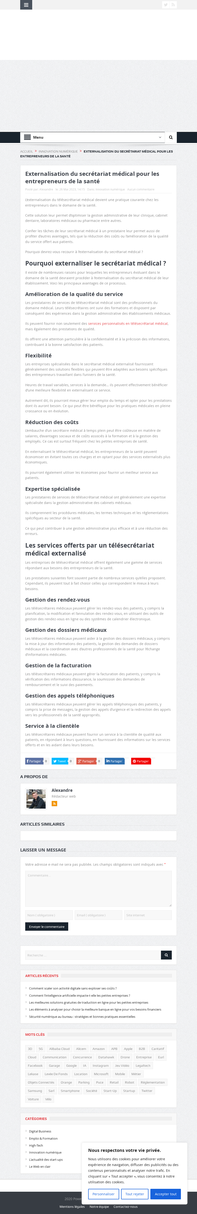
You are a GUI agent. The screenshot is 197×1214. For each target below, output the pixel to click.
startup (129, 1091)
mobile (120, 1074)
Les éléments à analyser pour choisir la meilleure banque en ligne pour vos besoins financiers (95, 1009)
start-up (110, 1091)
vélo (48, 1099)
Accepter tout (166, 1194)
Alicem (81, 1049)
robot (129, 1082)
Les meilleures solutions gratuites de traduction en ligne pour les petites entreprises (88, 1002)
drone (125, 1057)
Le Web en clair (39, 1166)
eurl (161, 1057)
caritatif (158, 1049)
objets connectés (41, 1082)
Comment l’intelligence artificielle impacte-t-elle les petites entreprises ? (79, 995)
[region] (134, 1173)
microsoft (101, 1074)
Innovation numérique (110, 189)
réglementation (153, 1082)
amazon (98, 1049)
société (91, 1091)
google (71, 1065)
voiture (33, 1099)
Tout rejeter (134, 1194)
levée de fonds (56, 1074)
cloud (32, 1057)
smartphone (70, 1091)
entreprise (144, 1057)
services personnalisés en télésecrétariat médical (128, 323)
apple (128, 1049)
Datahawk (106, 1057)
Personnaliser (103, 1194)
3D (30, 1049)
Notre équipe (99, 1206)
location (80, 1074)
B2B (142, 1049)
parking (84, 1082)
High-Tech (36, 1145)
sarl (51, 1091)
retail (114, 1082)
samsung (35, 1091)
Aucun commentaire (140, 189)
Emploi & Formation (43, 1138)
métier (136, 1074)
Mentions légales (72, 1206)
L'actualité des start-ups (46, 1159)
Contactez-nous (126, 1206)
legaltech (143, 1065)
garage (54, 1065)
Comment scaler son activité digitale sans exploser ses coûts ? (73, 988)
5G (41, 1049)
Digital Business (40, 1131)
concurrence (82, 1057)
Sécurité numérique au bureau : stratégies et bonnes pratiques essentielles (82, 1016)
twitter (147, 1091)
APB (114, 1049)
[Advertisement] (98, 96)
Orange (66, 1082)
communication (55, 1057)
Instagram (101, 1065)
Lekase (33, 1074)
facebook (35, 1065)
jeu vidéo (122, 1065)
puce (99, 1082)
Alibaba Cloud (59, 1049)
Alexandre (46, 189)
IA (84, 1065)
